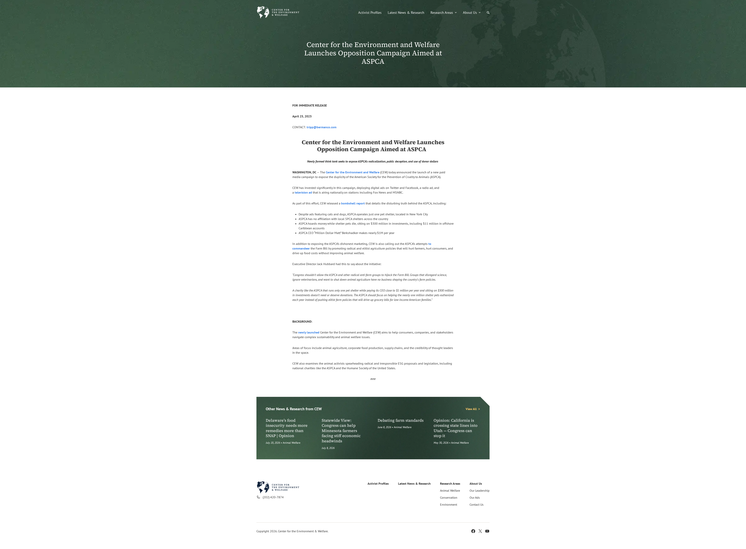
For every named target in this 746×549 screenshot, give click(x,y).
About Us (470, 12)
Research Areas (442, 12)
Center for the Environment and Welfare (352, 172)
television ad (303, 192)
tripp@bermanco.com (321, 127)
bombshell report (353, 203)
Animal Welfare (291, 442)
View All (471, 409)
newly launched (308, 332)
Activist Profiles (370, 12)
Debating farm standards (401, 420)
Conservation (448, 497)
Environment (448, 504)
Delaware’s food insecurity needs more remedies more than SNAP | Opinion (287, 428)
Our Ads (475, 497)
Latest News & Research (406, 12)
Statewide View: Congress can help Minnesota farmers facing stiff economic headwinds (341, 431)
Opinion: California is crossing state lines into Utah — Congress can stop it (456, 428)
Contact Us (477, 504)
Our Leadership (480, 490)
